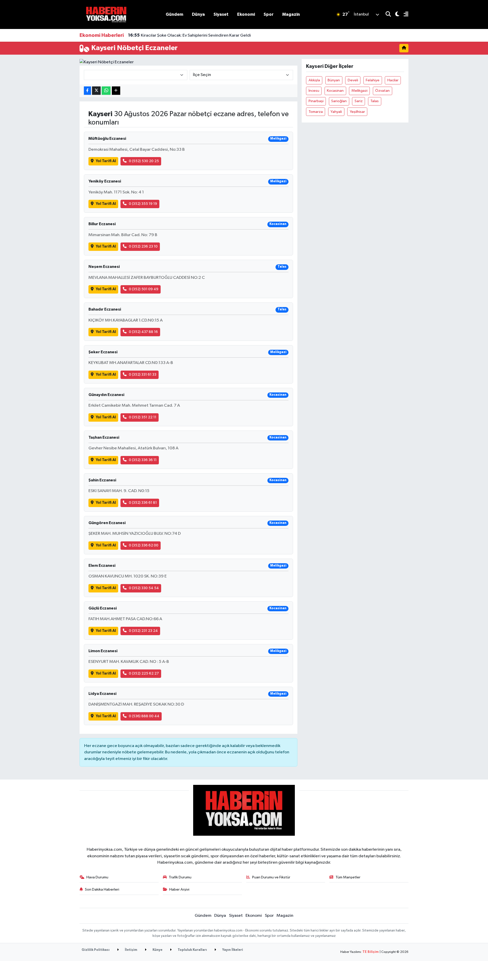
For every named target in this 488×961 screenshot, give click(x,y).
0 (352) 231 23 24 (143, 631)
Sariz (359, 101)
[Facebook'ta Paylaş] (87, 90)
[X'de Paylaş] (96, 90)
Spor (268, 14)
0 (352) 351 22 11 (142, 417)
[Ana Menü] (403, 14)
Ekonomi (246, 14)
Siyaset (221, 14)
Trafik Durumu (180, 877)
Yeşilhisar (357, 112)
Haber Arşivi (179, 889)
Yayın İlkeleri (232, 950)
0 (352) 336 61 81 (143, 503)
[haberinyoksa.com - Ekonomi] (106, 14)
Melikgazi (360, 91)
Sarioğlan (339, 101)
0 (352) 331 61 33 (142, 374)
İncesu (314, 91)
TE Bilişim (370, 952)
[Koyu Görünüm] (395, 14)
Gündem (174, 14)
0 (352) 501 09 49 (143, 289)
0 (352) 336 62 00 (143, 545)
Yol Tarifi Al (106, 161)
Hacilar (393, 80)
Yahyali (336, 112)
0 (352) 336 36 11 (143, 460)
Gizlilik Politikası (96, 950)
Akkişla (314, 80)
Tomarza (316, 112)
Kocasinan (335, 91)
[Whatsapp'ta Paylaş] (106, 90)
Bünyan (334, 80)
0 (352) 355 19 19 (143, 204)
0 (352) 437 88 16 (143, 332)
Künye (157, 950)
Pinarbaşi (316, 101)
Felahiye (372, 80)
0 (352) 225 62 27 (144, 673)
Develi (353, 80)
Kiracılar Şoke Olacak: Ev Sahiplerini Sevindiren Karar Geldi (189, 35)
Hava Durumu (97, 877)
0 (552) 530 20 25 (144, 161)
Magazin (291, 14)
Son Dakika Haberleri (102, 889)
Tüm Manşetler (348, 877)
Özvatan (382, 91)
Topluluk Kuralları (192, 950)
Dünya (198, 14)
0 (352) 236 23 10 (143, 246)
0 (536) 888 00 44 (144, 716)
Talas (374, 101)
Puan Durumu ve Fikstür (271, 877)
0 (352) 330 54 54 (144, 588)
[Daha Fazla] (116, 90)
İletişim (130, 950)
